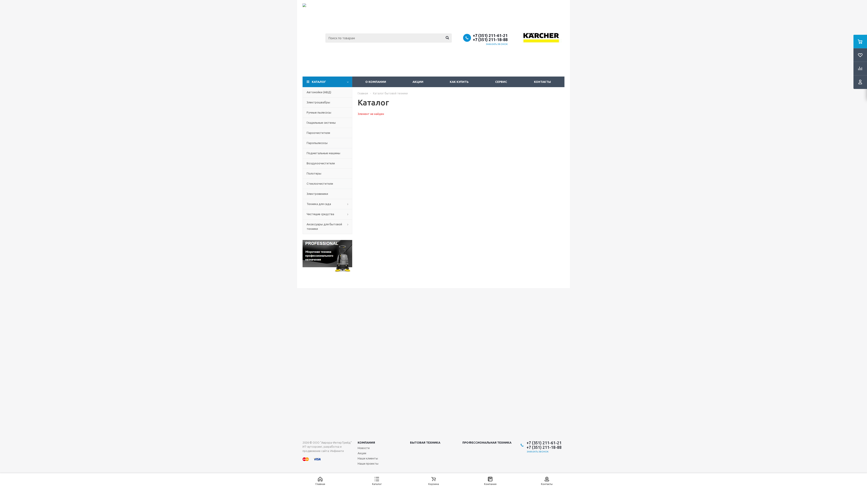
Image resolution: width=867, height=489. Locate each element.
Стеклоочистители (320, 183)
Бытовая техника (425, 442)
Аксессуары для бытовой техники (324, 226)
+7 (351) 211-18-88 (490, 39)
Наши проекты (368, 463)
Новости (364, 447)
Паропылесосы (317, 142)
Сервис (501, 81)
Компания (366, 442)
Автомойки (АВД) (319, 92)
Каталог (319, 81)
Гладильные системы (321, 122)
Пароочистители (318, 132)
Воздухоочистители (321, 163)
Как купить (459, 81)
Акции (418, 81)
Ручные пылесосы (319, 112)
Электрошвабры (318, 102)
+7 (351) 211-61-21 (490, 35)
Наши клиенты (368, 458)
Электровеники (317, 193)
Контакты (542, 81)
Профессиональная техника (486, 442)
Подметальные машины (323, 153)
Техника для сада (319, 203)
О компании (375, 81)
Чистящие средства (320, 214)
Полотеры (314, 173)
